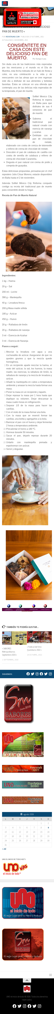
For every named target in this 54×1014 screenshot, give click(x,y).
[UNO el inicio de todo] (32, 674)
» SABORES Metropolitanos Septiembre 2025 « (9, 651)
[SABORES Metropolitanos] (41, 674)
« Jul (4, 848)
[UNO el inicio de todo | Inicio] (6, 3)
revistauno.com (13, 36)
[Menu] (50, 3)
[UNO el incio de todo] (28, 674)
